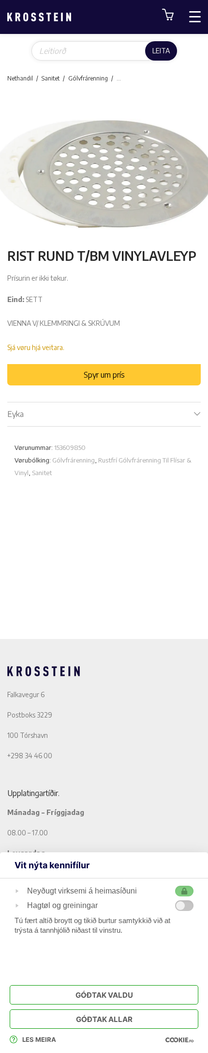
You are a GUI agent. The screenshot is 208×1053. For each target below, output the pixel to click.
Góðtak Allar (104, 1019)
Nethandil (20, 78)
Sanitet (50, 78)
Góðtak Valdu (104, 995)
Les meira (39, 1039)
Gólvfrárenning (88, 78)
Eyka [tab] (15, 414)
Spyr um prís (104, 375)
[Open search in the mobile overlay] (104, 51)
